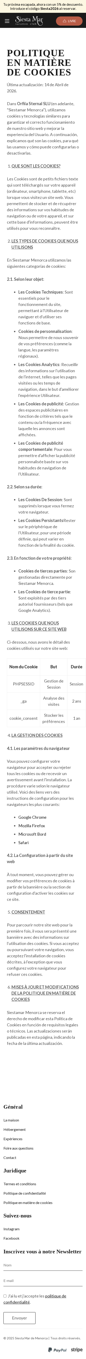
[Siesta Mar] (29, 21)
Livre (72, 21)
